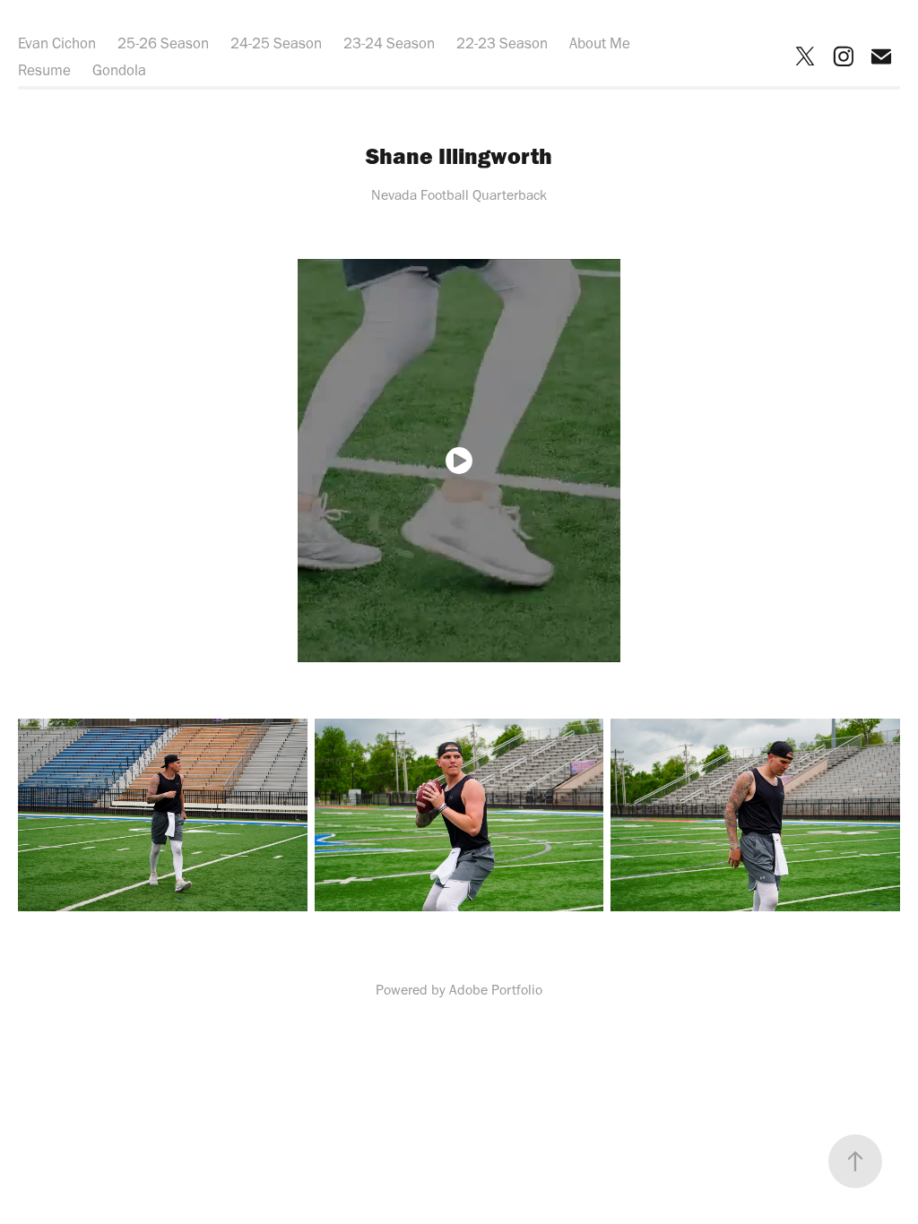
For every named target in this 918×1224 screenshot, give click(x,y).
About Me (599, 43)
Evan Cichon (57, 43)
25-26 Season (163, 43)
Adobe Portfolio (495, 989)
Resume (44, 70)
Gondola (119, 70)
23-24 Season (389, 43)
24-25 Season (276, 43)
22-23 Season (502, 43)
